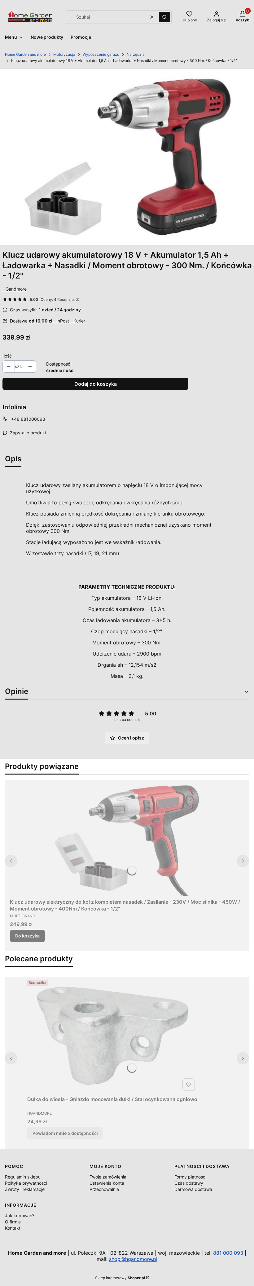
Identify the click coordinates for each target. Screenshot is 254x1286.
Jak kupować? (19, 1215)
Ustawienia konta (107, 1183)
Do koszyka (27, 935)
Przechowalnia (104, 1189)
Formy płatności (190, 1176)
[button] (164, 17)
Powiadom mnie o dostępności (65, 1133)
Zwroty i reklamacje (25, 1189)
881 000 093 (228, 1253)
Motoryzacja (64, 54)
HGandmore (14, 289)
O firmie (13, 1221)
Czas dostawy (188, 1183)
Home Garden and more (25, 54)
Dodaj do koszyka (95, 384)
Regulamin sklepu (23, 1176)
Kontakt (12, 1228)
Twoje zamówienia (108, 1176)
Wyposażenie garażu (101, 54)
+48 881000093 (28, 419)
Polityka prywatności (26, 1183)
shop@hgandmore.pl (133, 1259)
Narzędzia (136, 54)
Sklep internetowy (120, 1277)
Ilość (7, 355)
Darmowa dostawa (193, 1189)
